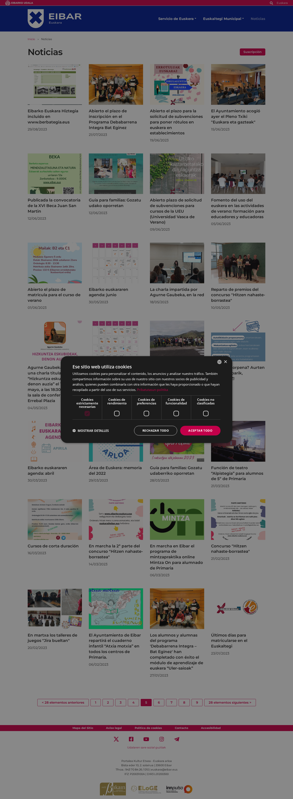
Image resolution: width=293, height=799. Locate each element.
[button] (90, 430)
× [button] (225, 361)
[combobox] (219, 362)
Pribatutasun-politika (152, 389)
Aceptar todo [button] (200, 430)
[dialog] (146, 399)
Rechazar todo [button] (155, 430)
